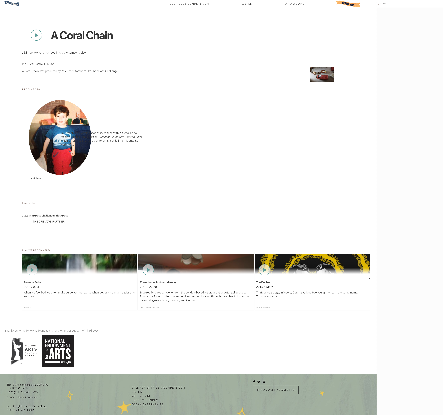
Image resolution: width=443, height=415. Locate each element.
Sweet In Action (33, 282)
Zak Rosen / (37, 64)
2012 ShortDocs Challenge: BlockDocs (45, 215)
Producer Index (145, 400)
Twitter (258, 380)
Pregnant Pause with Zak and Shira (120, 137)
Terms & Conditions (28, 397)
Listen (247, 3)
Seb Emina (156, 307)
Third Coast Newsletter (275, 389)
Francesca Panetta (145, 307)
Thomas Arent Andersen (263, 307)
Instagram (264, 380)
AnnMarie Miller (29, 307)
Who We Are (294, 3)
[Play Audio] (410, 41)
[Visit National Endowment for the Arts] (58, 367)
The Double (263, 282)
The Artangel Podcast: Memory (158, 282)
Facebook (254, 380)
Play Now (36, 35)
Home (3, 1)
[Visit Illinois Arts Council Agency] (23, 367)
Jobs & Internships (148, 404)
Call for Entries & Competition (158, 387)
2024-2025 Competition (189, 3)
